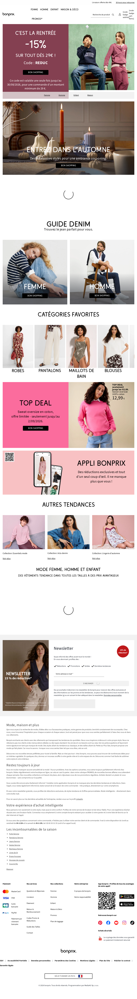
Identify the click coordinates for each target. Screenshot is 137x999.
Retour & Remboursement (33, 910)
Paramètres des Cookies (65, 961)
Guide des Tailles (33, 927)
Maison (90, 95)
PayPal (14, 912)
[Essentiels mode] (24, 537)
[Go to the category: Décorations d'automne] (68, 138)
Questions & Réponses (35, 891)
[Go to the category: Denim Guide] (68, 226)
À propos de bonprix (82, 891)
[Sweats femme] (35, 415)
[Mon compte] (119, 14)
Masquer (9, 869)
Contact (30, 933)
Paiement (30, 903)
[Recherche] (112, 14)
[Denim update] (68, 537)
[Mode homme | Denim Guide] (102, 272)
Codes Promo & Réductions (33, 919)
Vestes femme (14, 845)
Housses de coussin (17, 860)
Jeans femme (14, 841)
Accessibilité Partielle (17, 961)
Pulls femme (14, 834)
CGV (1, 961)
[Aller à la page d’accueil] (16, 14)
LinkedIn (79, 799)
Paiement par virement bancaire (16, 922)
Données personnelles (113, 695)
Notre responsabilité (82, 897)
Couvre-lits (13, 864)
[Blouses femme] (113, 349)
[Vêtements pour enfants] (35, 61)
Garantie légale (6, 965)
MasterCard (15, 891)
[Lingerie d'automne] (113, 537)
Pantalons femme (16, 837)
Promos (53, 915)
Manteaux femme (16, 849)
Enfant (76, 95)
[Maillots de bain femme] (81, 352)
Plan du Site (104, 961)
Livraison (30, 897)
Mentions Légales (87, 961)
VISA (13, 898)
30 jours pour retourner (125, 2)
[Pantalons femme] (50, 349)
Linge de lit (13, 852)
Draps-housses (15, 856)
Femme (47, 95)
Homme (62, 95)
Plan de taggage (56, 921)
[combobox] (100, 15)
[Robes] (18, 349)
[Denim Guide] (35, 272)
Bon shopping (35, 72)
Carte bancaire (14, 905)
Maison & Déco (56, 909)
